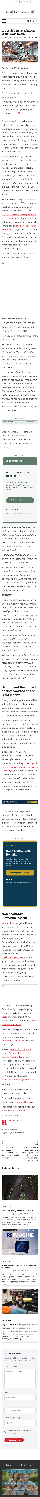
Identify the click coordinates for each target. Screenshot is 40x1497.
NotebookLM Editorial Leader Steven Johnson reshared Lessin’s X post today (18, 1053)
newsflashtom (32, 37)
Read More (13, 1120)
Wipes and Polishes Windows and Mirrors (19, 1325)
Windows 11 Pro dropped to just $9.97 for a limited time (19, 1266)
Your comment (10, 1366)
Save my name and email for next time (20, 1431)
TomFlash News (27, 1465)
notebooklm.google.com (13, 957)
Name (6, 1392)
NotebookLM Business (13, 1040)
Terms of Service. (24, 1101)
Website (12, 1418)
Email (6, 1405)
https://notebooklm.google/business (20, 1079)
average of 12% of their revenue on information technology (20, 767)
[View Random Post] (28, 21)
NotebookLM (8, 923)
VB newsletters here (18, 1110)
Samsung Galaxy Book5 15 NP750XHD (18, 1210)
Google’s (11, 1133)
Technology (13, 1130)
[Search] (36, 21)
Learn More (17, 113)
